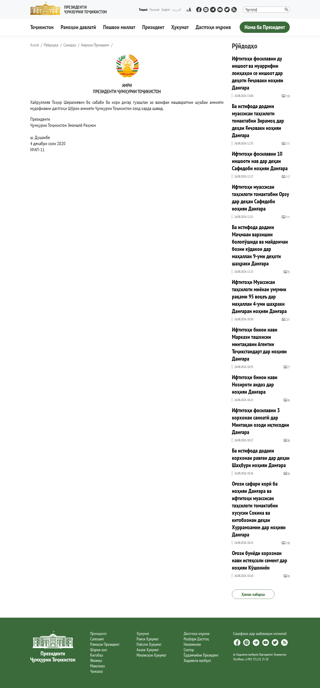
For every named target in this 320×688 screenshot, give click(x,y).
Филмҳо (96, 660)
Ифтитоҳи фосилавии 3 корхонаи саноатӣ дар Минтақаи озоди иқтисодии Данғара (260, 421)
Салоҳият (97, 639)
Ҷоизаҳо (96, 671)
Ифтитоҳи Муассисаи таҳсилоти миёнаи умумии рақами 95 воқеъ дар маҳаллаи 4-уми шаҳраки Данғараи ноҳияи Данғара (259, 296)
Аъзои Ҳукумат (148, 649)
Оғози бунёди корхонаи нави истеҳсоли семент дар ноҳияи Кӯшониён (259, 560)
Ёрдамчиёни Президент (201, 655)
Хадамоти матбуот (197, 660)
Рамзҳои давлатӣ (78, 27)
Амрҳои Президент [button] (95, 45)
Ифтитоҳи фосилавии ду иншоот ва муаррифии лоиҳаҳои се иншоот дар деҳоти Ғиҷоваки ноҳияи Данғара (257, 73)
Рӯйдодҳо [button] (51, 45)
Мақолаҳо (97, 666)
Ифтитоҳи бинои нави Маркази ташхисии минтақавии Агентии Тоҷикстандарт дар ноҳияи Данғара (259, 344)
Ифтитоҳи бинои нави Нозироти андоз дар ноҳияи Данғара (254, 384)
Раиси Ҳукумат (148, 639)
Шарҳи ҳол (98, 649)
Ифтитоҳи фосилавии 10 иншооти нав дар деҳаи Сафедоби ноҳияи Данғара (260, 161)
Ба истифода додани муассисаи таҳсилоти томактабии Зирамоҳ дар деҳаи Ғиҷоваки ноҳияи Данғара (258, 120)
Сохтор (189, 649)
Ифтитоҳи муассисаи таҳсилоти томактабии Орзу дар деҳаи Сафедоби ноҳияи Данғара (260, 197)
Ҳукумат (180, 27)
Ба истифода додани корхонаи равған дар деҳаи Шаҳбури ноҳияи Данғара (261, 458)
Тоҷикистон (42, 27)
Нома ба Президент (265, 27)
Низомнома (192, 644)
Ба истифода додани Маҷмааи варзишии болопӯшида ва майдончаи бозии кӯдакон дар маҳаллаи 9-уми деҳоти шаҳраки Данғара (260, 245)
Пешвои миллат (119, 27)
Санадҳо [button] (69, 45)
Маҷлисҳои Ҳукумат (151, 655)
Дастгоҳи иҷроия (213, 27)
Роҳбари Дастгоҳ (196, 639)
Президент (153, 27)
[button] (70, 8)
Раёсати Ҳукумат (149, 644)
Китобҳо (96, 655)
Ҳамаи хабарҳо (253, 594)
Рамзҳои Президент (104, 644)
